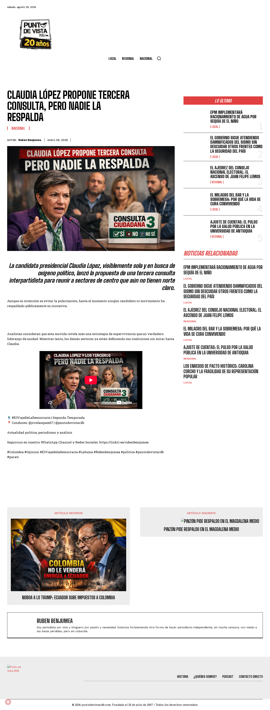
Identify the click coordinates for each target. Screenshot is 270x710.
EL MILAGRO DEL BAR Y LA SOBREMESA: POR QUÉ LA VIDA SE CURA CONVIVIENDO (235, 199)
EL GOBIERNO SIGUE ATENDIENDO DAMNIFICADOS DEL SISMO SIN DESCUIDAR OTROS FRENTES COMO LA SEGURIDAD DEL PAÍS (236, 144)
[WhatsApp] (153, 139)
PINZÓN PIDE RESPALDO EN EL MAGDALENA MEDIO (201, 529)
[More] (171, 139)
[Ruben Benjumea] (24, 625)
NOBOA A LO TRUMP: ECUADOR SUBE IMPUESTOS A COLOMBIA (68, 597)
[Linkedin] (145, 139)
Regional (217, 182)
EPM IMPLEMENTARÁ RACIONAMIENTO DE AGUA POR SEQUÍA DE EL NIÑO (233, 117)
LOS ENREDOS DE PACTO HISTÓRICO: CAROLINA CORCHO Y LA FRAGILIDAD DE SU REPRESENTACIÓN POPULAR (220, 371)
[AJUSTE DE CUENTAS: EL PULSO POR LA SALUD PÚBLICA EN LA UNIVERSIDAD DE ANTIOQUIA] (195, 229)
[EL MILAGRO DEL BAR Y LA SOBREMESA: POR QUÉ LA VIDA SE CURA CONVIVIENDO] (195, 202)
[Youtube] (249, 7)
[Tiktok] (229, 7)
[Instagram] (239, 7)
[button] (158, 58)
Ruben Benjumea (29, 140)
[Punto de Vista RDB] (35, 34)
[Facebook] (209, 7)
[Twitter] (219, 7)
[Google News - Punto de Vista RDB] (91, 472)
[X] (137, 139)
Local (215, 126)
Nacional (18, 128)
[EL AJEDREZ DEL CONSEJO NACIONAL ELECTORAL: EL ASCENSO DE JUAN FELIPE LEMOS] (195, 174)
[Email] (162, 139)
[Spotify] (259, 7)
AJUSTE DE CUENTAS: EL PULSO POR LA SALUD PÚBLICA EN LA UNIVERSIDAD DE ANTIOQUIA (234, 226)
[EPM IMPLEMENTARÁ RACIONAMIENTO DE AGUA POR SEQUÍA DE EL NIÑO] (195, 119)
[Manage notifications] (8, 702)
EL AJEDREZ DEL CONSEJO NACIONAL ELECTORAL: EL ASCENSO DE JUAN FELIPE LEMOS (235, 172)
